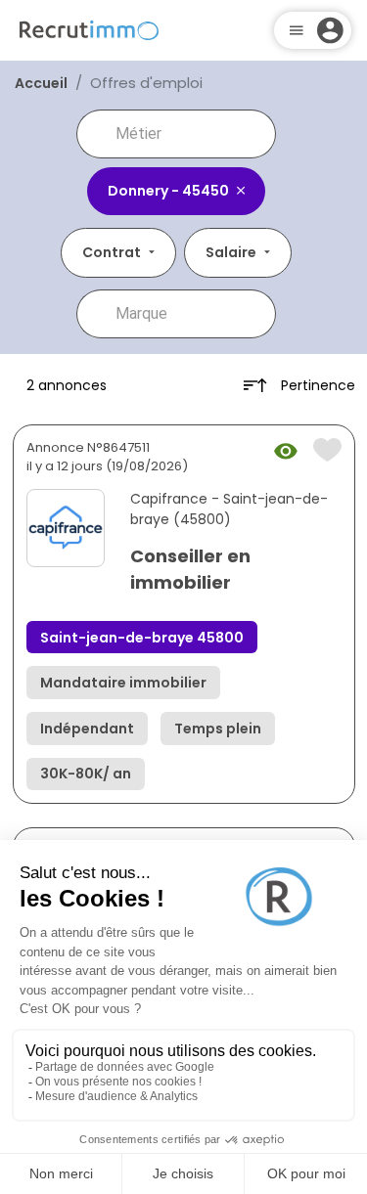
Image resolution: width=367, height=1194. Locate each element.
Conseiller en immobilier (190, 569)
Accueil (41, 83)
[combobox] (190, 134)
